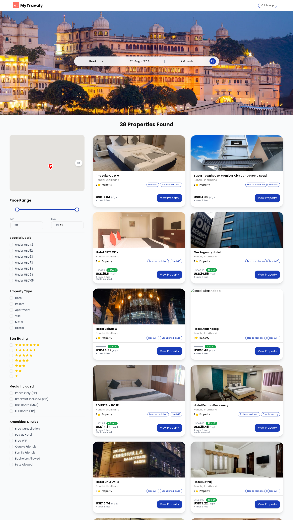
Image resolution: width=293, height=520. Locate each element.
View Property (169, 198)
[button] (139, 153)
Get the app (268, 5)
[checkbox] (11, 244)
